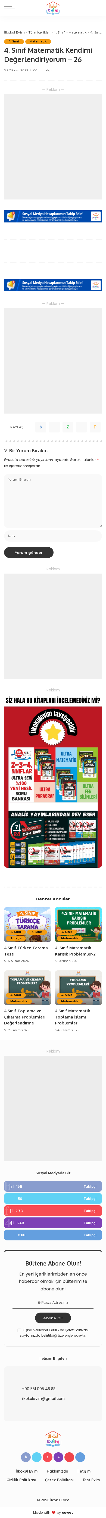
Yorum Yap (43, 70)
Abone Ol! (53, 1318)
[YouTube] (69, 1457)
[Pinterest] (53, 1210)
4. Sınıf (14, 41)
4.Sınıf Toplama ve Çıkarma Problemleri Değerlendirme (24, 1017)
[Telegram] (81, 427)
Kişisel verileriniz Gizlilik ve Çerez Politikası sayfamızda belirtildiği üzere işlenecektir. (54, 1333)
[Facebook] (40, 427)
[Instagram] (53, 1222)
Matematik (38, 41)
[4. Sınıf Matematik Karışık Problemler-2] (78, 924)
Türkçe (15, 938)
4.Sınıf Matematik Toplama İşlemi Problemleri (72, 1017)
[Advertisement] (53, 146)
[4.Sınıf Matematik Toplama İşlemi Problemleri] (78, 988)
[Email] (95, 427)
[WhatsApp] (68, 427)
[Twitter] (54, 427)
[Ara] (98, 8)
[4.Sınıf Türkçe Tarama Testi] (27, 924)
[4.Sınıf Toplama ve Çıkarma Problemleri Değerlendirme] (27, 988)
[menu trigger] (11, 8)
